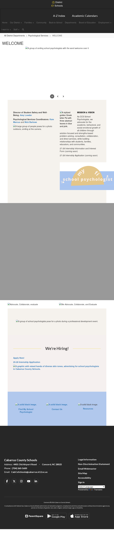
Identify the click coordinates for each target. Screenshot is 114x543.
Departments (70, 22)
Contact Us (57, 409)
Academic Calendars (85, 15)
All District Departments (14, 35)
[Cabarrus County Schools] (57, 10)
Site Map (82, 473)
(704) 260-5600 (19, 468)
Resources (88, 408)
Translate (98, 489)
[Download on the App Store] (79, 516)
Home (4, 22)
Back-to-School (55, 22)
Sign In (81, 482)
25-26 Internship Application (26, 362)
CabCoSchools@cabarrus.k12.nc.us (29, 472)
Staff (15, 29)
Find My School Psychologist (25, 410)
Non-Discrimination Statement (94, 464)
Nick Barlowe (31, 122)
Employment (104, 22)
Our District (15, 22)
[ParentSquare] (34, 516)
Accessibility (84, 477)
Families (28, 22)
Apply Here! (18, 357)
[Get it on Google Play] (56, 516)
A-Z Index (59, 15)
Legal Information (87, 459)
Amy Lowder (26, 115)
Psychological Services (38, 35)
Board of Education (87, 22)
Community (41, 22)
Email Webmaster (87, 468)
